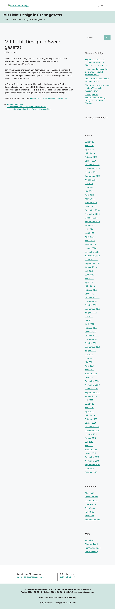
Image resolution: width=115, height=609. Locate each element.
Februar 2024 (91, 244)
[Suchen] (107, 37)
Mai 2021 (89, 362)
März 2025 (90, 199)
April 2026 (89, 149)
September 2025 (92, 176)
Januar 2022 (90, 332)
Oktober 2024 (91, 218)
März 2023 (90, 286)
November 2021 (92, 339)
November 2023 (92, 256)
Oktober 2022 (91, 305)
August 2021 (90, 351)
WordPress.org (91, 552)
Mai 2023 (89, 278)
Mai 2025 (89, 191)
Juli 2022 (89, 316)
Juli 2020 (89, 400)
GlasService (90, 504)
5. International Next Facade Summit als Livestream (26, 107)
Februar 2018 (91, 472)
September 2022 (92, 309)
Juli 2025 (89, 184)
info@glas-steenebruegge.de (30, 577)
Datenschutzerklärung (66, 597)
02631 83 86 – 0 (67, 577)
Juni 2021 (89, 358)
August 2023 (91, 267)
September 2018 (92, 465)
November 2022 (92, 301)
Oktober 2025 (91, 172)
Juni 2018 (89, 468)
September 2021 (92, 347)
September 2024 (92, 221)
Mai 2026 (89, 146)
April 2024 (89, 237)
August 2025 (91, 180)
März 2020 (90, 415)
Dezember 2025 (92, 165)
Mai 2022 (89, 320)
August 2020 (91, 396)
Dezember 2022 (92, 297)
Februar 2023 (91, 290)
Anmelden (89, 540)
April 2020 (89, 411)
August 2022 (91, 313)
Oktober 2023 (91, 259)
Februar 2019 (91, 449)
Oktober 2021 (91, 343)
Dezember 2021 (92, 335)
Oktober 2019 (91, 434)
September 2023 (92, 263)
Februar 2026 (91, 157)
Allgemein (10, 104)
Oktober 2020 (91, 389)
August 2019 (90, 438)
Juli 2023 (89, 271)
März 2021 (89, 370)
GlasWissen (90, 508)
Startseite (7, 19)
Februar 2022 (91, 328)
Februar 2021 (91, 373)
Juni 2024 (89, 233)
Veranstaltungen (92, 519)
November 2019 (92, 430)
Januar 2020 (90, 423)
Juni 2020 (89, 404)
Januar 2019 (90, 453)
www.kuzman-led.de (57, 98)
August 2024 (91, 225)
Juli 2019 (89, 442)
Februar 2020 (91, 419)
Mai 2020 (89, 408)
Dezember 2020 (92, 381)
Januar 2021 (90, 377)
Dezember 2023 (92, 252)
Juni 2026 (89, 142)
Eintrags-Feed (91, 544)
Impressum (50, 597)
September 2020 (92, 392)
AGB (41, 597)
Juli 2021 (89, 354)
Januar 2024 (90, 248)
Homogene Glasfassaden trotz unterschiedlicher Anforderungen (96, 72)
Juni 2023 (89, 275)
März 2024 (90, 240)
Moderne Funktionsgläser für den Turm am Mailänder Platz (29, 109)
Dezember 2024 (92, 210)
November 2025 (92, 168)
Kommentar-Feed (93, 548)
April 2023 (89, 282)
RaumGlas (19, 104)
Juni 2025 (89, 187)
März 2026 (90, 153)
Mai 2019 (89, 446)
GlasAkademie (91, 500)
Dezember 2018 (92, 457)
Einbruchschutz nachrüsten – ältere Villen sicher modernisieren (97, 88)
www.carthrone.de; (39, 98)
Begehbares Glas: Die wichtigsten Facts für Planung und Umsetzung (96, 62)
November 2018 (92, 461)
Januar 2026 (90, 161)
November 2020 (92, 385)
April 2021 (89, 366)
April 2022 (89, 324)
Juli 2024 (89, 229)
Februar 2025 (91, 203)
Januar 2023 (90, 294)
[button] (98, 5)
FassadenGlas (91, 497)
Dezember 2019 (92, 427)
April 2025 (89, 195)
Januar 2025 (90, 206)
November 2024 (92, 214)
